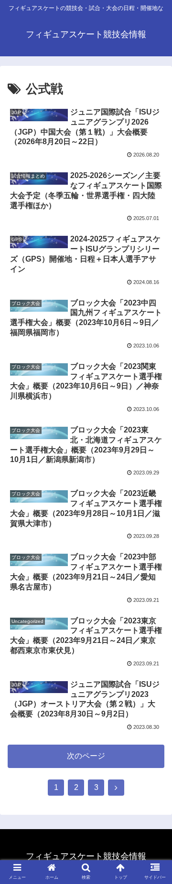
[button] (153, 797)
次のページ (86, 756)
